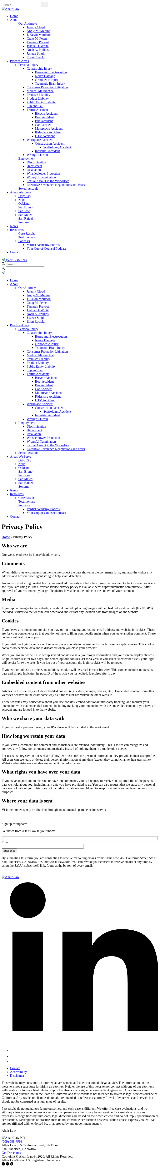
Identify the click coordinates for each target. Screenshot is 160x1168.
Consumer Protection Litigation (47, 87)
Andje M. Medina (38, 31)
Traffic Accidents (38, 109)
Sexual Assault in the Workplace (48, 181)
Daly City (24, 196)
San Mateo (25, 215)
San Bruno (25, 207)
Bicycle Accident (46, 113)
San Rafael (25, 218)
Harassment (34, 166)
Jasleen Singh (36, 53)
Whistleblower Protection (43, 173)
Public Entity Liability (41, 102)
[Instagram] (12, 1061)
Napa (21, 200)
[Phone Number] (3, 273)
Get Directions (11, 1152)
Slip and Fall (35, 106)
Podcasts (24, 241)
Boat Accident (44, 117)
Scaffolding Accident (57, 147)
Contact (15, 252)
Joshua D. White (38, 46)
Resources (17, 230)
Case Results (26, 233)
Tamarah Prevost (38, 42)
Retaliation (34, 170)
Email (5, 842)
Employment (26, 158)
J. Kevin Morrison (39, 34)
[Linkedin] (84, 1050)
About (14, 19)
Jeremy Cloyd (36, 27)
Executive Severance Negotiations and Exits (56, 185)
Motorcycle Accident (48, 128)
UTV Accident (45, 136)
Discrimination (36, 162)
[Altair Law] (10, 9)
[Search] (44, 4)
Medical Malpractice (40, 91)
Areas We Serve (20, 192)
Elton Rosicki (36, 57)
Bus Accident (44, 121)
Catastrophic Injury (39, 68)
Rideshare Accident (48, 132)
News (14, 226)
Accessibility (18, 1072)
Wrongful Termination (41, 177)
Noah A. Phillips (38, 49)
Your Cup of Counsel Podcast (46, 248)
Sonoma (23, 222)
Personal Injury (28, 64)
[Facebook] (12, 1056)
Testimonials (26, 237)
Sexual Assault (28, 188)
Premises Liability (38, 94)
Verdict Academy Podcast (43, 245)
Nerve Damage (45, 76)
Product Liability (38, 98)
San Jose (24, 211)
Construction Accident (49, 143)
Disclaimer (17, 1075)
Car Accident (43, 124)
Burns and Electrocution (51, 72)
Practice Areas (19, 61)
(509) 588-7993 (16, 260)
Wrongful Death (37, 154)
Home (14, 16)
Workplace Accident (40, 139)
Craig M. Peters (37, 38)
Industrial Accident (47, 151)
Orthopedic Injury (47, 79)
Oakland (24, 203)
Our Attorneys (27, 23)
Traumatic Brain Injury (50, 83)
